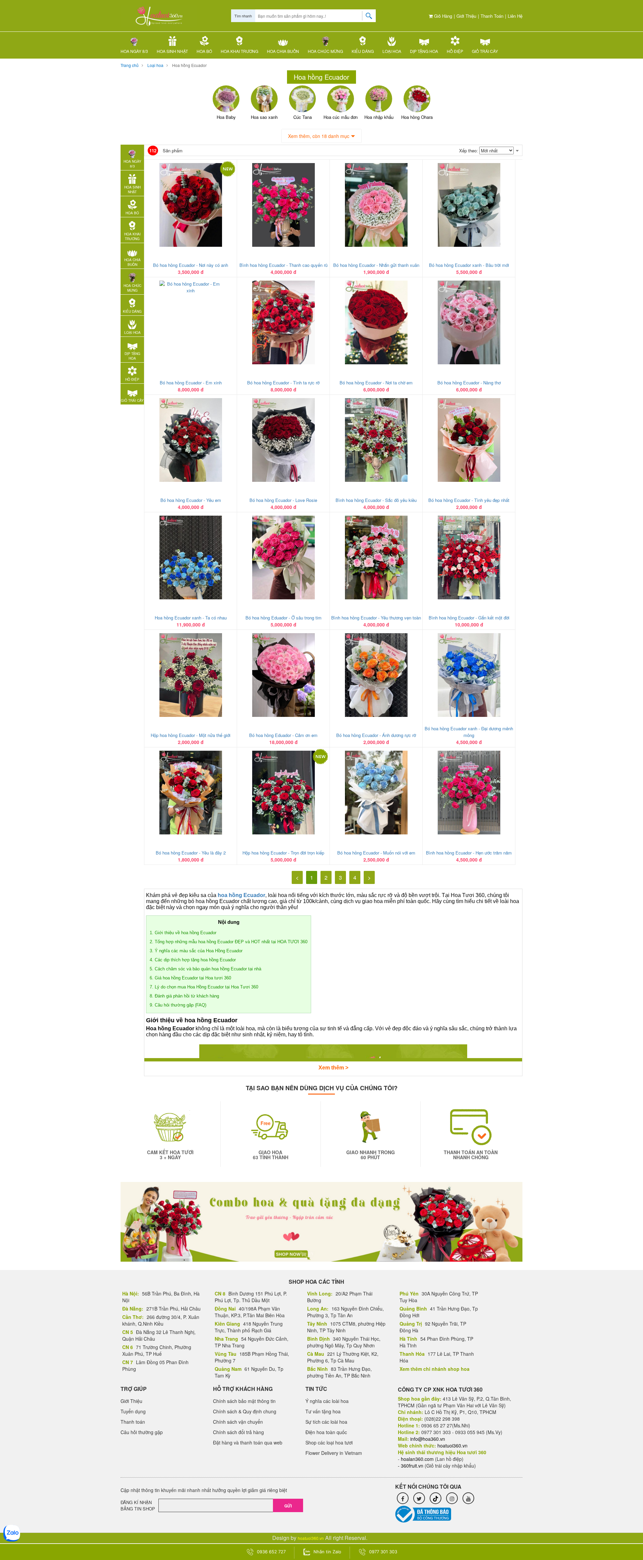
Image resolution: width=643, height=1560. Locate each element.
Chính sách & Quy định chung (244, 1411)
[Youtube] (468, 1498)
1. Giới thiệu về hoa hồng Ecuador (183, 932)
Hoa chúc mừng (325, 51)
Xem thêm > (333, 1067)
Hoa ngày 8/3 (134, 51)
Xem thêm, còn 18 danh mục (318, 136)
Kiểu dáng (363, 51)
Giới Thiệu (466, 16)
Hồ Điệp (455, 51)
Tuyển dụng (133, 1411)
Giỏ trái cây (485, 51)
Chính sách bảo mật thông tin (244, 1401)
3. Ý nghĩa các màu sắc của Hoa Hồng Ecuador (196, 950)
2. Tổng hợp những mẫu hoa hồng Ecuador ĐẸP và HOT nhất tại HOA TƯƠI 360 (228, 941)
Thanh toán (492, 16)
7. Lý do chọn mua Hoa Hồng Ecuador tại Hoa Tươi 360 (204, 986)
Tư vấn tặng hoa (323, 1411)
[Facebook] (403, 1498)
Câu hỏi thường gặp (142, 1432)
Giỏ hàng (442, 16)
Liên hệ (515, 16)
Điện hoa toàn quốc (326, 1432)
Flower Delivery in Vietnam (333, 1453)
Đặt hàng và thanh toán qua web (247, 1442)
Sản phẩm (166, 150)
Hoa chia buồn (283, 51)
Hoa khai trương (239, 51)
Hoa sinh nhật (172, 51)
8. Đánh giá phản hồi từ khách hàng (184, 995)
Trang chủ (130, 65)
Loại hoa (391, 51)
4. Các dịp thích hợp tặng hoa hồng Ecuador (193, 959)
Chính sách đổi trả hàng (238, 1432)
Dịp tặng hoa (424, 51)
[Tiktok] (435, 1498)
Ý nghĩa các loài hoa (327, 1401)
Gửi (288, 1506)
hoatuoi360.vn (311, 1538)
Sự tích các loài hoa (326, 1421)
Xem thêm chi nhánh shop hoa (435, 1368)
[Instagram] (452, 1498)
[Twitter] (419, 1498)
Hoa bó (204, 51)
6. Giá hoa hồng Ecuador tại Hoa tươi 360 (190, 977)
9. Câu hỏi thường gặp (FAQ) (178, 1005)
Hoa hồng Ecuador (189, 65)
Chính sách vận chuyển (238, 1421)
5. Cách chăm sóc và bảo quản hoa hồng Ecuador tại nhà (205, 968)
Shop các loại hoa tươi (329, 1442)
